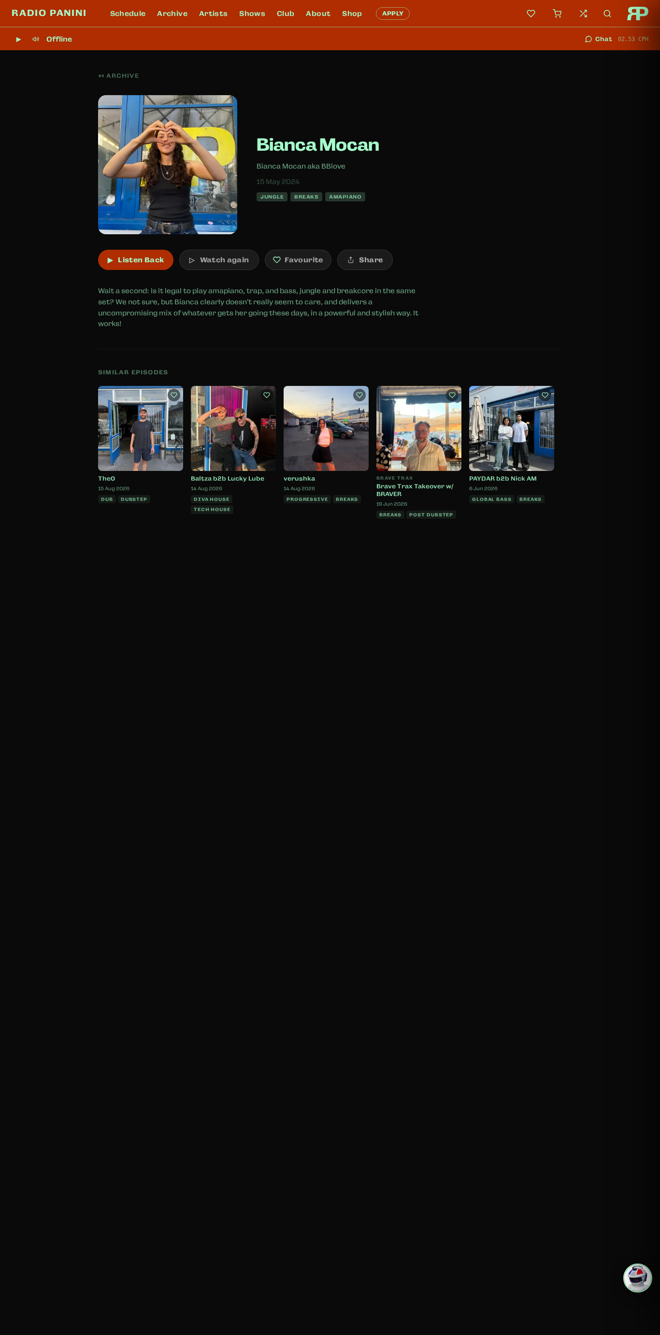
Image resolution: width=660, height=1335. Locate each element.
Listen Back (136, 260)
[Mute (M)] (36, 39)
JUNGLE (272, 196)
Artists (213, 13)
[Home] (637, 13)
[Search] (607, 13)
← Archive (118, 75)
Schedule (128, 13)
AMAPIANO (345, 196)
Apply (393, 13)
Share (371, 260)
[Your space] (531, 13)
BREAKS (306, 196)
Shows (252, 13)
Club (285, 13)
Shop (352, 13)
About (318, 13)
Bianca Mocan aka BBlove (301, 166)
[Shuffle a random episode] (583, 13)
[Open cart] (557, 13)
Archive (172, 13)
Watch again (219, 260)
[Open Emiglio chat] (637, 1278)
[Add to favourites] (174, 395)
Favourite (304, 260)
